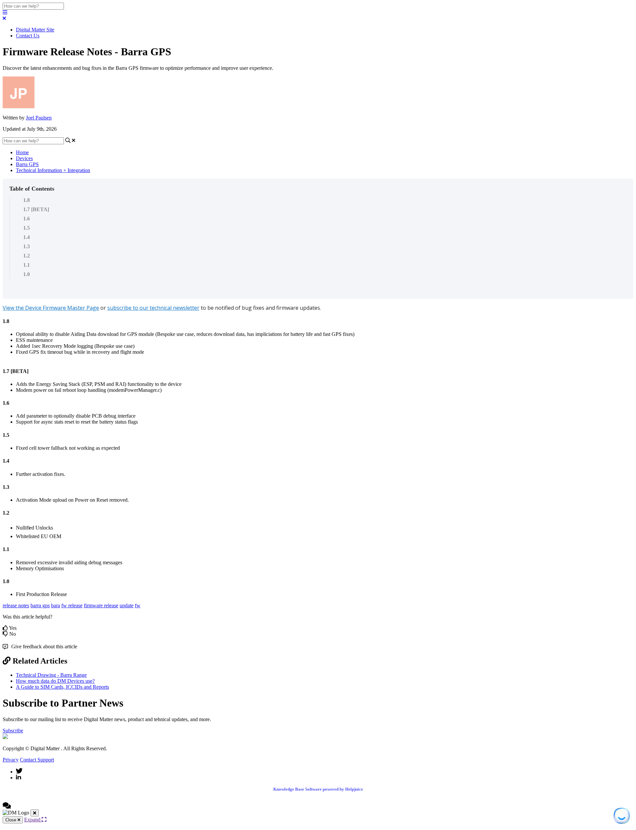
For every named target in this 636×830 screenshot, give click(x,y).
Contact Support (37, 759)
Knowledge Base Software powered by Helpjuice (318, 789)
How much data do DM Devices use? (55, 681)
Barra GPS (27, 164)
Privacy (11, 759)
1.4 (26, 237)
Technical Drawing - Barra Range (51, 675)
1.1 (26, 265)
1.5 (26, 228)
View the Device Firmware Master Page (51, 307)
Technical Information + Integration (53, 170)
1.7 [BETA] (36, 209)
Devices (24, 158)
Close (11, 819)
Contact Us (27, 35)
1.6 (26, 218)
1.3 (26, 246)
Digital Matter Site (35, 29)
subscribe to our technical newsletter (153, 307)
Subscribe (13, 730)
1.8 (26, 200)
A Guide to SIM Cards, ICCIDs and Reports (62, 687)
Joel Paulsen (39, 117)
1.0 (26, 274)
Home (22, 152)
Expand (33, 819)
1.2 (26, 255)
